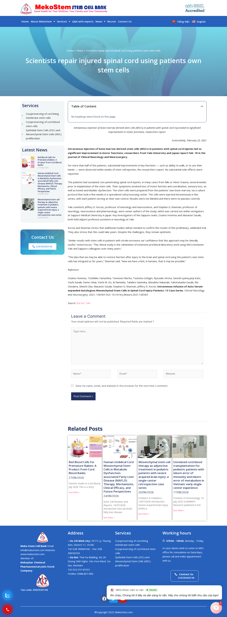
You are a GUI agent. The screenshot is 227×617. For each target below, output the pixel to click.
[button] (202, 106)
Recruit (111, 21)
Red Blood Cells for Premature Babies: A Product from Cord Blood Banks (49, 161)
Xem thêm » (74, 492)
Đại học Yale (83, 303)
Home (25, 21)
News (99, 21)
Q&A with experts (83, 21)
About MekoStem (41, 21)
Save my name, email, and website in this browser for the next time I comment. (122, 385)
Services (62, 21)
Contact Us (125, 21)
